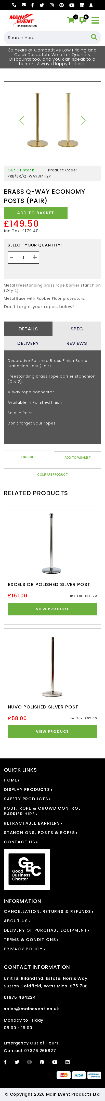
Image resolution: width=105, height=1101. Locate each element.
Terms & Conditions (30, 940)
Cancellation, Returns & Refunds (47, 911)
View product (52, 609)
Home (10, 780)
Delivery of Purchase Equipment (45, 930)
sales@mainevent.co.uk (31, 1009)
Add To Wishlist (77, 457)
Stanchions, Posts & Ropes (39, 833)
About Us (16, 921)
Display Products (27, 789)
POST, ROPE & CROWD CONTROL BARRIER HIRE (42, 811)
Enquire (27, 457)
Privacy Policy (23, 949)
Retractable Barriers (32, 823)
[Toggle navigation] (95, 20)
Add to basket (35, 213)
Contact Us (19, 842)
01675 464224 (20, 997)
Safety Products (26, 799)
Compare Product (52, 474)
